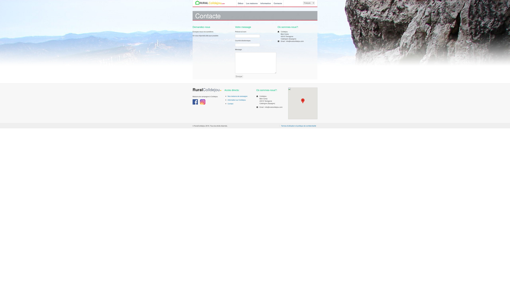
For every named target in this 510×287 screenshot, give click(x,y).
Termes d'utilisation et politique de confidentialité (298, 126)
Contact (230, 103)
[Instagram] (202, 104)
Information (265, 3)
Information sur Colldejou (237, 100)
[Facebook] (195, 104)
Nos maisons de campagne (237, 96)
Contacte (278, 3)
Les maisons (252, 3)
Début (240, 3)
